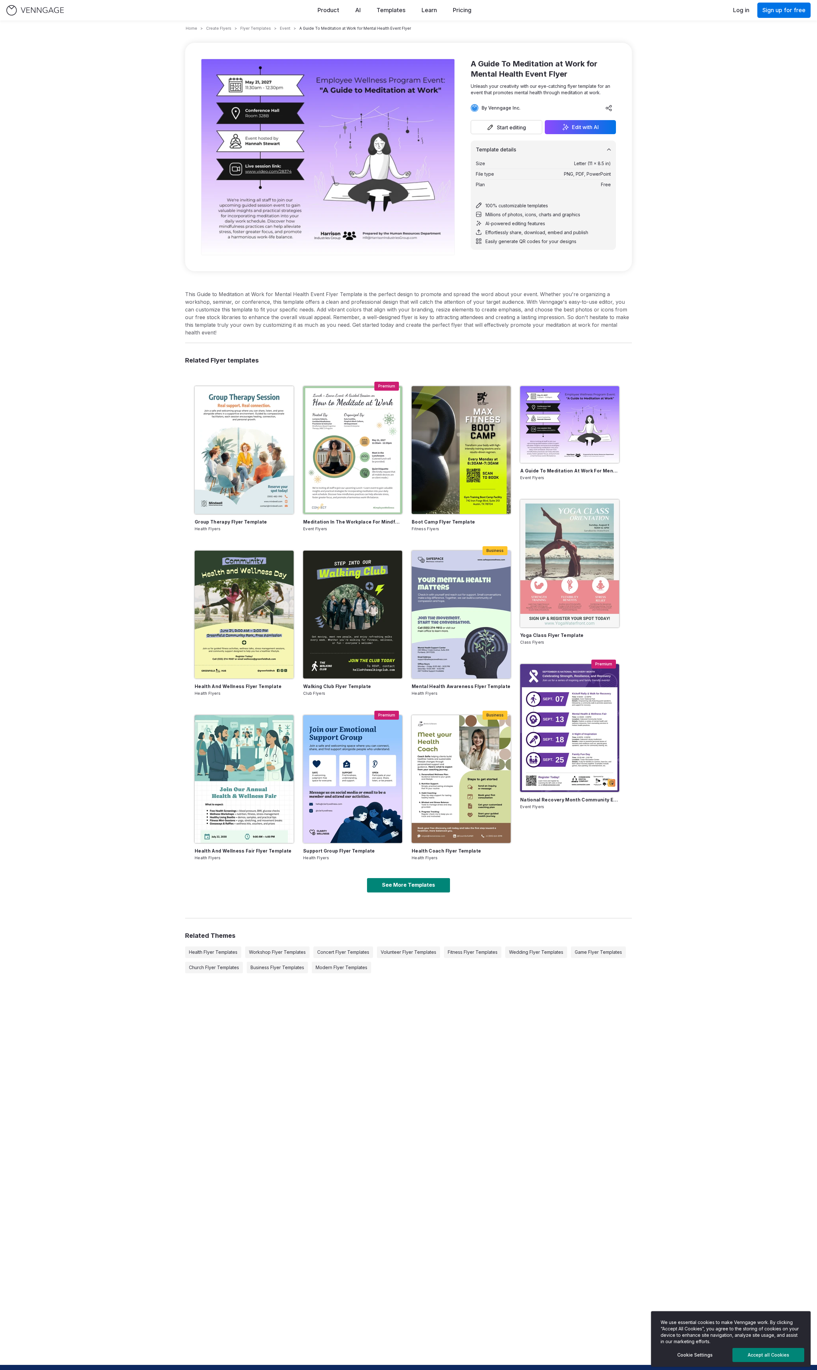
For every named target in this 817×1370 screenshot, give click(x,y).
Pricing (462, 10)
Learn (429, 10)
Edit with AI (585, 127)
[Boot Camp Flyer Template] (461, 450)
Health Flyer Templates (213, 952)
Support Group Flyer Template (339, 850)
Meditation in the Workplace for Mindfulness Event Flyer (352, 521)
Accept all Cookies (768, 1355)
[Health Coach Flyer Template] (461, 779)
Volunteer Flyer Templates (408, 952)
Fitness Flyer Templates (473, 952)
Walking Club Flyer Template (337, 686)
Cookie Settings (695, 1355)
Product (328, 10)
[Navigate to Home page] (35, 10)
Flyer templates (255, 28)
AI (358, 10)
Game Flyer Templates (598, 952)
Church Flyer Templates (214, 967)
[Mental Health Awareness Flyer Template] (461, 614)
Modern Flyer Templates (341, 967)
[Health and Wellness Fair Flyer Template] (244, 779)
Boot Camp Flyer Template (443, 521)
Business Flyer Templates (277, 967)
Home (191, 28)
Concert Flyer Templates (343, 952)
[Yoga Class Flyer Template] (569, 563)
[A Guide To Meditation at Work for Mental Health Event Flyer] (569, 424)
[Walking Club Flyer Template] (352, 614)
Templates (391, 10)
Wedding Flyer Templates (536, 952)
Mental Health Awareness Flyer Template (461, 686)
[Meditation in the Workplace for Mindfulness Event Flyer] (352, 450)
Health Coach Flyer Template (446, 850)
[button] (506, 127)
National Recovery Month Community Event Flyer (569, 799)
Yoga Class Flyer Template (552, 635)
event (285, 28)
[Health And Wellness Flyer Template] (244, 614)
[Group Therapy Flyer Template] (244, 450)
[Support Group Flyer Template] (352, 779)
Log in (741, 10)
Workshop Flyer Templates (277, 952)
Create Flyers (218, 28)
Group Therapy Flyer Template (231, 521)
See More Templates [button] (408, 885)
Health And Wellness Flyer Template (238, 686)
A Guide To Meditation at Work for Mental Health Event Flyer (569, 470)
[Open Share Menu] (609, 108)
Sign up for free (784, 10)
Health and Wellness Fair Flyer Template (243, 850)
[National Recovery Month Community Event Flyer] (569, 728)
